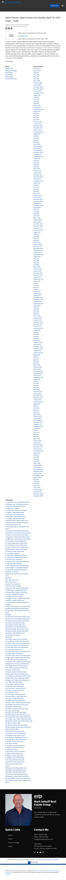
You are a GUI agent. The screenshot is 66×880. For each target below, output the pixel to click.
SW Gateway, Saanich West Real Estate (16, 704)
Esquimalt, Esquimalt (11, 571)
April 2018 (36, 265)
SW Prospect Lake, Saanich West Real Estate (18, 719)
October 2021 (37, 179)
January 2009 (37, 492)
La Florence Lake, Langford (13, 586)
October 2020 (37, 203)
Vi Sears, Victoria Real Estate (13, 764)
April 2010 (36, 461)
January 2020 (37, 222)
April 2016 (36, 314)
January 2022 (37, 173)
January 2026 (37, 85)
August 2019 (36, 232)
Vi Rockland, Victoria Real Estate (14, 762)
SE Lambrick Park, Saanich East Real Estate (18, 661)
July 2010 (36, 455)
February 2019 (37, 244)
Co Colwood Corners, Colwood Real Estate (17, 502)
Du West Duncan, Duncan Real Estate (16, 549)
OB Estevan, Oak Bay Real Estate (15, 623)
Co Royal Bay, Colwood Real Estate (15, 516)
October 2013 (37, 375)
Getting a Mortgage (11, 70)
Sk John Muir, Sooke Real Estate (14, 686)
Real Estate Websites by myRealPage (50, 859)
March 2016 (36, 316)
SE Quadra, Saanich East (12, 670)
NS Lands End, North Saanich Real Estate (17, 619)
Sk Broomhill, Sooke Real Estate (14, 684)
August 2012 (36, 404)
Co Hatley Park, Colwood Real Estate (15, 510)
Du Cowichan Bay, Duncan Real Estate (16, 543)
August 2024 (37, 111)
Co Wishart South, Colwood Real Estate (16, 522)
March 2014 (36, 365)
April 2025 (36, 103)
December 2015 (38, 322)
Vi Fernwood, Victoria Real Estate (15, 745)
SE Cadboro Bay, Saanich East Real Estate (17, 643)
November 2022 (38, 152)
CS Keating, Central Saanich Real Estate (17, 531)
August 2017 (36, 281)
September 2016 (38, 303)
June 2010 (36, 457)
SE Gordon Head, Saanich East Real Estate (17, 655)
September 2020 (38, 205)
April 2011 (36, 436)
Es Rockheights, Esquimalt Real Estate (16, 567)
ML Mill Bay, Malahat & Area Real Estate (16, 608)
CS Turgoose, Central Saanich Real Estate (17, 537)
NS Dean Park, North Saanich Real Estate (17, 616)
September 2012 (38, 402)
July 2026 (36, 72)
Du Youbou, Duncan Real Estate (14, 551)
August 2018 (36, 256)
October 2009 (37, 473)
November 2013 (38, 373)
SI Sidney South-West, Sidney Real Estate (17, 680)
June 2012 (36, 408)
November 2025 (38, 89)
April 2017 (36, 289)
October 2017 (37, 277)
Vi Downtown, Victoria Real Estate (15, 735)
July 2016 (36, 308)
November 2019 (38, 226)
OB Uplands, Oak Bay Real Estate (15, 633)
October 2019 (37, 228)
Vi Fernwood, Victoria (11, 743)
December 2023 (38, 126)
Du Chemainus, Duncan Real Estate (15, 541)
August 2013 (36, 379)
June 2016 (36, 310)
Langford (8, 604)
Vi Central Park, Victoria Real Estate (15, 733)
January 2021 (37, 197)
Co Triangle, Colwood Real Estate (15, 518)
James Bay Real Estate (11, 580)
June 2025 (36, 99)
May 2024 (36, 117)
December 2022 (38, 150)
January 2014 (37, 369)
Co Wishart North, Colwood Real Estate (16, 520)
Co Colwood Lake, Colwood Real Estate (16, 504)
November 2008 (38, 496)
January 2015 (37, 344)
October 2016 (37, 301)
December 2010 (38, 445)
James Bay (8, 578)
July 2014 (36, 357)
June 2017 (36, 285)
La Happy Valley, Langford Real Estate (16, 592)
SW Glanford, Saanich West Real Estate (16, 709)
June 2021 (36, 187)
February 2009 (37, 490)
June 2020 (36, 212)
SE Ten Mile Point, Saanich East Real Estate (18, 676)
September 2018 (38, 254)
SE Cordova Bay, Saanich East (14, 649)
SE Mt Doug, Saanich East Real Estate (16, 666)
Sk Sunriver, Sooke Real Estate (14, 698)
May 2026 (36, 77)
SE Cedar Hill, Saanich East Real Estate (16, 647)
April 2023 (36, 142)
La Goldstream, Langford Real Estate (16, 590)
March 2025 (36, 105)
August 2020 (37, 207)
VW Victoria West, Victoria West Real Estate (18, 778)
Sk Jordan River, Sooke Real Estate (15, 688)
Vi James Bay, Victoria (11, 749)
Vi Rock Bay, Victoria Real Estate (14, 760)
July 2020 (36, 209)
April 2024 (36, 119)
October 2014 (37, 351)
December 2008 (38, 494)
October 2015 (37, 326)
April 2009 (36, 485)
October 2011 (37, 424)
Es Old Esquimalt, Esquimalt (13, 563)
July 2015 (35, 332)
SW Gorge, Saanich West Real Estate (16, 713)
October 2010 (37, 449)
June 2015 (36, 334)
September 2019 (38, 230)
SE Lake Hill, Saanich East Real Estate (16, 659)
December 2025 (38, 87)
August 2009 (37, 477)
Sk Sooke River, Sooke (11, 692)
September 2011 (38, 426)
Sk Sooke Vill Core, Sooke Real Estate (16, 696)
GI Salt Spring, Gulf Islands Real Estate (16, 574)
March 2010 (36, 463)
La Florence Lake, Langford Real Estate (16, 588)
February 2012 (37, 416)
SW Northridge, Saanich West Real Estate (17, 715)
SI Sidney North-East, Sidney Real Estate (17, 678)
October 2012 (37, 400)
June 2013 (36, 383)
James (7, 576)
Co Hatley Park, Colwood (12, 508)
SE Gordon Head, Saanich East (14, 653)
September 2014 (38, 353)
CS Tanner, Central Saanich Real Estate (16, 535)
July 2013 (35, 381)
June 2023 (36, 138)
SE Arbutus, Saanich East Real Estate (16, 639)
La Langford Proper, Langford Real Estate (17, 598)
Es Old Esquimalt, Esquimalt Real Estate (17, 565)
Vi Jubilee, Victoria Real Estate (14, 753)
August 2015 (36, 330)
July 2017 (35, 283)
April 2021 (36, 191)
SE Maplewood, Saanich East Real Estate (17, 664)
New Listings (9, 72)
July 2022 (36, 160)
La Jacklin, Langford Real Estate (14, 594)
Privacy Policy (38, 859)
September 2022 (38, 156)
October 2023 (37, 130)
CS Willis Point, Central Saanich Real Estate (18, 539)
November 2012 (38, 398)
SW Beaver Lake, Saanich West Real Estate (17, 702)
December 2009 (38, 469)
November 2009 (38, 471)
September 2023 (38, 132)
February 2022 (37, 171)
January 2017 (37, 295)
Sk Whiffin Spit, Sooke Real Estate (15, 700)
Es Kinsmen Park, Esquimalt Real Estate (17, 561)
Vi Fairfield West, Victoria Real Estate (16, 739)
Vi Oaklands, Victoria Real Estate (14, 758)
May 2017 (36, 287)
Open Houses (9, 74)
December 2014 (38, 346)
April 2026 (36, 79)
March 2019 (36, 242)
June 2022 (36, 162)
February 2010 (37, 465)
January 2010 (37, 467)
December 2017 (38, 273)
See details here (23, 36)
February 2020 (37, 220)
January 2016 (37, 320)
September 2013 (38, 377)
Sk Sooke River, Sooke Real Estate (15, 694)
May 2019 (36, 238)
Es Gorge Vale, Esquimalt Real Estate (16, 557)
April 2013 (36, 387)
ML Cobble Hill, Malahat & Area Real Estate (17, 606)
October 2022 (37, 154)
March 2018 (36, 267)
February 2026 (37, 83)
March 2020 (36, 218)
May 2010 (36, 459)
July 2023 (36, 136)
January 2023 (37, 148)
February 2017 (37, 293)
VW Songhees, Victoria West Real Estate (17, 776)
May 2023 (36, 140)
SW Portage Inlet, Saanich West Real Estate (18, 717)
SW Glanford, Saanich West (13, 706)
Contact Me (54, 5)
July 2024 (36, 113)
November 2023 (38, 128)
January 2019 (37, 246)
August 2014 (36, 355)
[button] (54, 5)
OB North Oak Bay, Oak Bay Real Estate (16, 629)
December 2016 (38, 297)
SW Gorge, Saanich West (12, 711)
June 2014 (36, 359)
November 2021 (38, 177)
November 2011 (38, 422)
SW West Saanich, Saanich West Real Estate (18, 727)
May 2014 (36, 361)
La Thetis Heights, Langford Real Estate (17, 602)
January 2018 (37, 271)
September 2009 (38, 475)
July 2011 (35, 430)
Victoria (7, 766)
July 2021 (35, 185)
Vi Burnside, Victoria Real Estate (14, 731)
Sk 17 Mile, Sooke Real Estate (13, 682)
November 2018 (38, 250)
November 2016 (38, 299)
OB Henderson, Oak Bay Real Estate (15, 627)
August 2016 (36, 306)
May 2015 (36, 336)
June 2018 (36, 261)
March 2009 (36, 488)
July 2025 (36, 97)
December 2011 (37, 420)
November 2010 (38, 447)
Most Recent (37, 68)
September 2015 (38, 328)
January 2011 (37, 443)
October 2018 (37, 252)
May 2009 (36, 483)
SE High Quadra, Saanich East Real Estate (17, 657)
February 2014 (37, 367)
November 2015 (38, 324)
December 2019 (38, 224)
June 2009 (36, 481)
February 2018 (37, 269)
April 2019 (36, 240)
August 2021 (36, 183)
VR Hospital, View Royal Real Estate (15, 770)
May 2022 (36, 164)
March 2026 (36, 81)
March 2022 (36, 169)
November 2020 (38, 201)
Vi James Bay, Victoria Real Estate (18, 26)
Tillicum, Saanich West (11, 729)
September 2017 (38, 279)
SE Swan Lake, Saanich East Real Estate (17, 674)
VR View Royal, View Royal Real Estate (16, 774)
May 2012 (36, 410)
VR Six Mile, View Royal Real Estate (15, 772)
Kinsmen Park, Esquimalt (12, 584)
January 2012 (37, 418)
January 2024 (37, 124)
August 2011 (36, 428)
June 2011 (36, 432)
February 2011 (37, 440)
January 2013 (37, 394)
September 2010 (38, 451)
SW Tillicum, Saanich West (13, 723)
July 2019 (36, 234)
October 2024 (37, 107)
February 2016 (37, 318)
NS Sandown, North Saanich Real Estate (17, 621)
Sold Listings (9, 77)
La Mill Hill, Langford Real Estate (14, 600)
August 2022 (36, 158)
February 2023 (37, 146)
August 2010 (36, 453)
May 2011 (36, 434)
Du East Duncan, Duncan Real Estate (16, 545)
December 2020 (38, 199)
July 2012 (35, 406)
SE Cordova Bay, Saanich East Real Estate (17, 651)
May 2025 (36, 101)
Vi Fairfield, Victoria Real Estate (14, 741)
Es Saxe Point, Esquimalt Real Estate (16, 570)
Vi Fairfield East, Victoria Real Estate (15, 737)
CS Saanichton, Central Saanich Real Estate (18, 533)
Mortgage (8, 614)
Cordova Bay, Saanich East (13, 524)
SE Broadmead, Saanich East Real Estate (17, 641)
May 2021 (36, 189)
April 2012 (36, 412)
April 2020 (36, 216)
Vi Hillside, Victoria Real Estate (14, 747)
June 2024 (36, 115)
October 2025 (37, 91)
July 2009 (36, 479)
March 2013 (36, 389)
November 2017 (38, 275)
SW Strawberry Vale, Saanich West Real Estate (18, 721)
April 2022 (36, 167)
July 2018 (36, 258)
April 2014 (36, 363)
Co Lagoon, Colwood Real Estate (14, 512)
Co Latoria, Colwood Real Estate (14, 514)
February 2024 (37, 122)
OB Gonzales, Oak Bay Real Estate (15, 625)
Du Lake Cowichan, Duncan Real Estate (16, 547)
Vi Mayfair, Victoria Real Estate (14, 756)
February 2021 (37, 195)
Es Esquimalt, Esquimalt (12, 553)
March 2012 (36, 414)
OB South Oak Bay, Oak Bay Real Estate (16, 631)
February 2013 (37, 391)
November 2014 (38, 349)
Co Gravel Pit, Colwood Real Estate (15, 506)
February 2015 (37, 342)
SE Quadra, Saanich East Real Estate (16, 672)
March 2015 (36, 340)
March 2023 (36, 144)
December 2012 (38, 395)
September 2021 (38, 181)
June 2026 (36, 74)
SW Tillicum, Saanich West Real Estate (16, 725)
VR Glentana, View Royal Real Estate (15, 768)
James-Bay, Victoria (11, 582)
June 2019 (36, 236)
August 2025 (36, 95)
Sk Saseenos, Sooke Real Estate (14, 690)
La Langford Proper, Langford (14, 596)
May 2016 (36, 312)
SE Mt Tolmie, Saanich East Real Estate (16, 668)
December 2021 (38, 175)
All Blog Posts (9, 68)
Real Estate (8, 637)
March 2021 (36, 193)
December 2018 (38, 248)
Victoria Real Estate (11, 79)
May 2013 (36, 385)
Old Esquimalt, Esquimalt (12, 635)
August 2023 (36, 134)
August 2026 (37, 70)
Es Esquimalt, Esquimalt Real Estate (15, 555)
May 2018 (36, 263)
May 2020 (36, 214)
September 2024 (38, 109)
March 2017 (36, 291)
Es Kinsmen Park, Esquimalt (13, 559)
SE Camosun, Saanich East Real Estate (16, 645)
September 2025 (38, 93)
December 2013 (38, 371)
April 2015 (36, 338)
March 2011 (36, 438)
